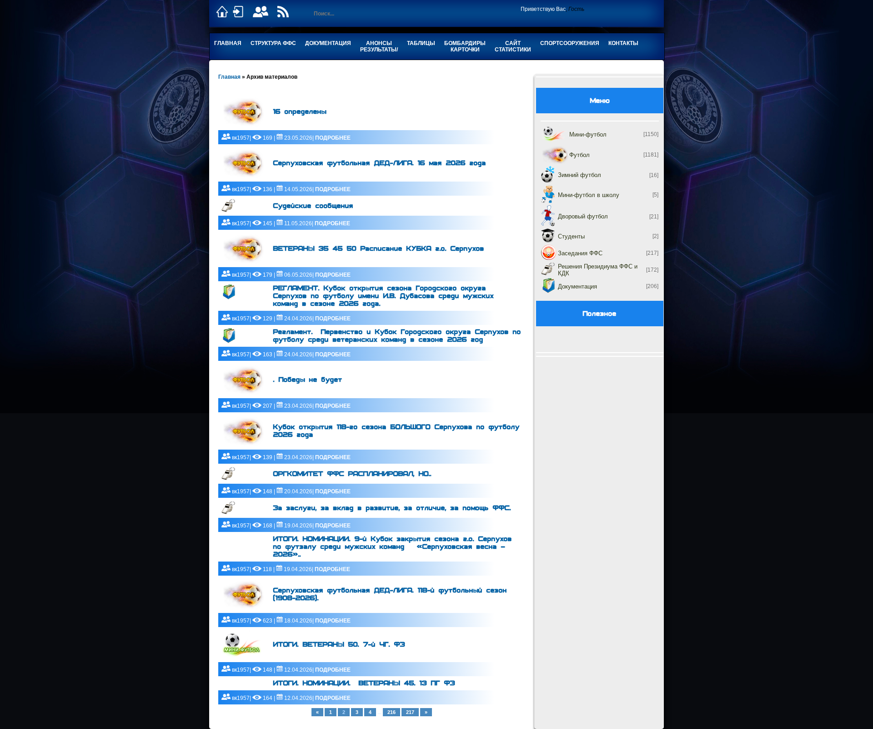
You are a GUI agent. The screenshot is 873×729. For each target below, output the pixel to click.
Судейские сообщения (313, 206)
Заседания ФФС (580, 253)
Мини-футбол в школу (588, 195)
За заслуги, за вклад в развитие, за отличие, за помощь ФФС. (392, 508)
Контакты (623, 43)
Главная (227, 43)
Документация (577, 286)
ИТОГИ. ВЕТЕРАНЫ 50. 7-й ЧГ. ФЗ (339, 644)
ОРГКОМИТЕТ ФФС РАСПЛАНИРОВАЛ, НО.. (352, 474)
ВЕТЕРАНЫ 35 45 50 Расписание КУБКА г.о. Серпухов (378, 249)
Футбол (579, 155)
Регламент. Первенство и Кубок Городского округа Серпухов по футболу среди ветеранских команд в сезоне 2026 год (397, 336)
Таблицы (421, 43)
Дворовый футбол (583, 216)
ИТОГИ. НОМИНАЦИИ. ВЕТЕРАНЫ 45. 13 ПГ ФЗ (364, 683)
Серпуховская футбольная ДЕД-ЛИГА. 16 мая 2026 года (379, 163)
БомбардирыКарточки (465, 46)
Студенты (571, 236)
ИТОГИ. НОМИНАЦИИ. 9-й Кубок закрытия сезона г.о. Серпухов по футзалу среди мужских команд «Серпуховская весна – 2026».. (392, 546)
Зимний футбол (579, 175)
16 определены (299, 112)
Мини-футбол (588, 134)
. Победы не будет (307, 380)
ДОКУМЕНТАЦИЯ (328, 43)
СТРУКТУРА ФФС (273, 43)
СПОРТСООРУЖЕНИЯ (569, 43)
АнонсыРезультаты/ (379, 46)
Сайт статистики (513, 46)
